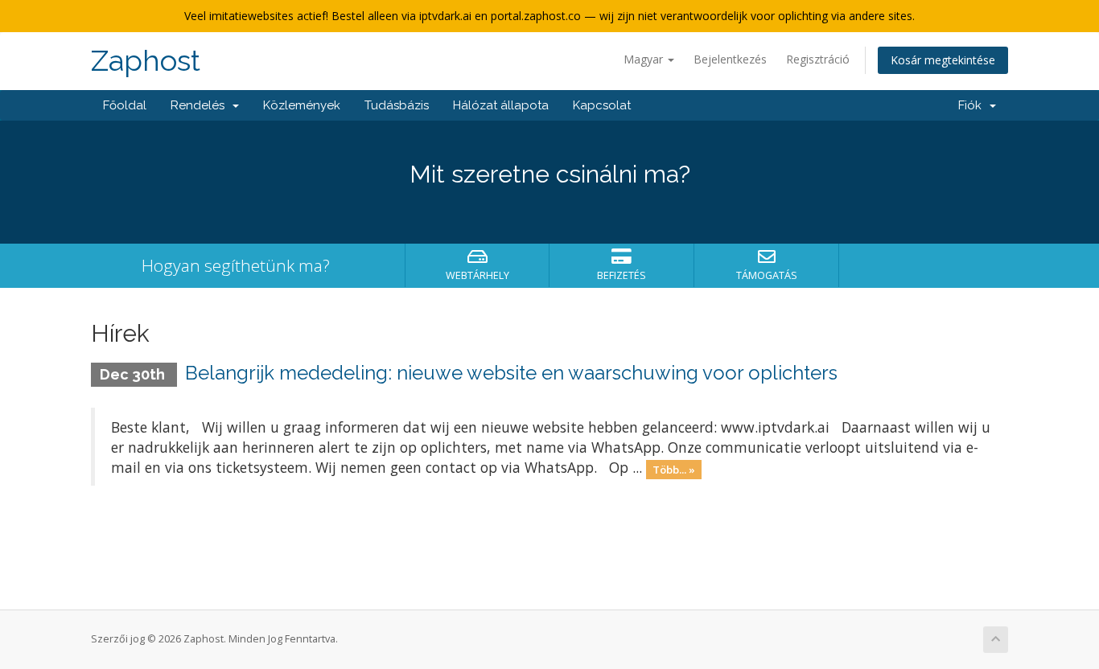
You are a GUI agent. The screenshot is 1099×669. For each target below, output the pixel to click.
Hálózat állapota (501, 105)
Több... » (673, 469)
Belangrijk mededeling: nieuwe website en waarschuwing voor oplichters (511, 372)
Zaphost (145, 60)
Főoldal (124, 105)
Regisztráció (818, 59)
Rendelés (201, 105)
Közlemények (301, 105)
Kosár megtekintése (943, 60)
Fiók (973, 105)
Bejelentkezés (730, 59)
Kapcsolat (602, 105)
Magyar (645, 59)
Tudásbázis (396, 105)
